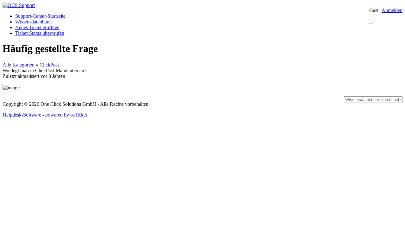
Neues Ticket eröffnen (37, 27)
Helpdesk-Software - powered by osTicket (45, 114)
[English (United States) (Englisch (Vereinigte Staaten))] (372, 21)
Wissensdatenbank (33, 21)
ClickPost (49, 64)
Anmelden (392, 10)
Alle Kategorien (18, 64)
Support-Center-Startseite (40, 16)
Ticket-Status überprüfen (39, 33)
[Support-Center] (19, 5)
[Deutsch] (370, 21)
